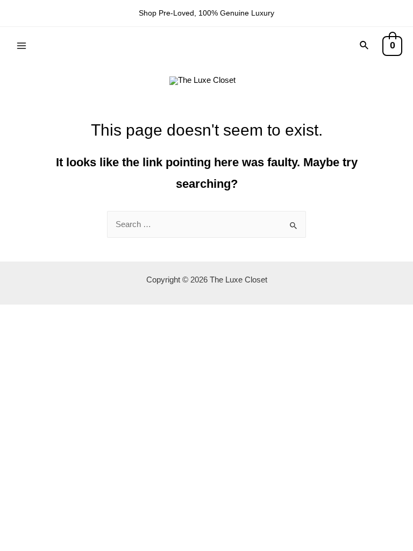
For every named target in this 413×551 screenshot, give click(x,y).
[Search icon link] (364, 46)
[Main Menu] (21, 45)
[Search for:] (206, 224)
